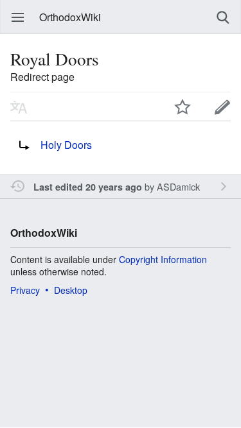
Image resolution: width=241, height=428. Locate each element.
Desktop (70, 290)
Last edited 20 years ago (87, 186)
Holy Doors (66, 144)
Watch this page (182, 106)
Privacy (25, 290)
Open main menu (18, 17)
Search (223, 17)
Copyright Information (163, 259)
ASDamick (178, 186)
